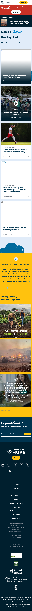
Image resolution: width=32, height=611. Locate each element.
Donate (23, 2)
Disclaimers (16, 518)
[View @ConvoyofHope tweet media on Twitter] (29, 281)
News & (11, 32)
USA (16, 109)
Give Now (16, 12)
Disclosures (16, 514)
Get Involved (16, 492)
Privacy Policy (16, 507)
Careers (16, 488)
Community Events (9, 147)
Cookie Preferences (16, 511)
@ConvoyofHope (6, 410)
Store (16, 499)
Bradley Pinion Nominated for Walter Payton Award (14, 229)
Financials (16, 484)
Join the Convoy (8, 225)
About (16, 477)
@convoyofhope (20, 287)
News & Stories (16, 496)
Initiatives (16, 481)
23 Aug (11, 287)
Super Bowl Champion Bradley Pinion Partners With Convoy (14, 151)
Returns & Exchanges (16, 503)
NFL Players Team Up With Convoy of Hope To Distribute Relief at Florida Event (14, 190)
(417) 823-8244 (16, 537)
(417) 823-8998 (16, 535)
